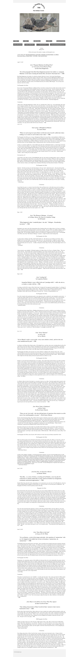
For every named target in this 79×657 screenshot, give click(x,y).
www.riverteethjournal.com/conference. (25, 421)
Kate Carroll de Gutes (42, 55)
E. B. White (35, 55)
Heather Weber (29, 55)
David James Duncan (21, 55)
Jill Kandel (43, 54)
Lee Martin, (56, 54)
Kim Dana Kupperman (30, 54)
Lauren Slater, (38, 54)
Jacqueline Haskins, (50, 54)
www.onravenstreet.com (43, 483)
